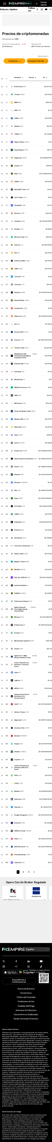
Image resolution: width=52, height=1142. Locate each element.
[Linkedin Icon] (32, 961)
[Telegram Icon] (20, 966)
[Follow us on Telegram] (50, 9)
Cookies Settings (26, 1006)
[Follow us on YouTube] (46, 9)
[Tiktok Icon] (45, 966)
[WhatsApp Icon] (32, 966)
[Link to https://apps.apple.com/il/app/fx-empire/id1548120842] (10, 972)
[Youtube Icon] (45, 961)
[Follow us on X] (37, 9)
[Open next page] (34, 872)
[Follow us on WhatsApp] (41, 9)
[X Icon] (7, 961)
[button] (4, 3)
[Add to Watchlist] (2, 78)
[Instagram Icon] (7, 966)
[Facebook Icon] (20, 961)
